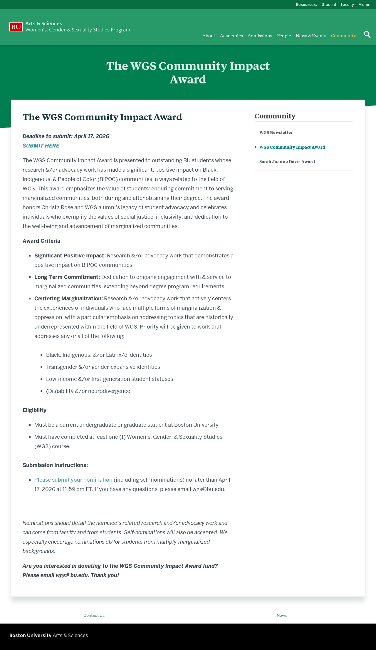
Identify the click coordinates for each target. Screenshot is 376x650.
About (208, 35)
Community (343, 35)
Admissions (260, 35)
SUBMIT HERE (41, 145)
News (282, 615)
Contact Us (94, 615)
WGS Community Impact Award (292, 147)
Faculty (347, 4)
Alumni (365, 4)
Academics (231, 35)
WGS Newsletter (276, 132)
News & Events (311, 35)
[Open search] (367, 35)
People (284, 35)
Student (329, 4)
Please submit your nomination (73, 479)
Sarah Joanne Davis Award (287, 161)
